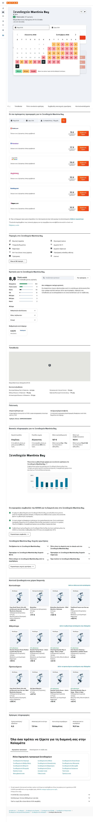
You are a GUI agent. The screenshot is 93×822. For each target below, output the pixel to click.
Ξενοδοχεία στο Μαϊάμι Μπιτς (22, 763)
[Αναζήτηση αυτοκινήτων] (3, 16)
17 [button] (17, 57)
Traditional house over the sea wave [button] (80, 608)
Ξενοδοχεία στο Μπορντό (20, 766)
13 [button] (30, 53)
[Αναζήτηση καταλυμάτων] (3, 12)
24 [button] (17, 62)
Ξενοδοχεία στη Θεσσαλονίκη (47, 763)
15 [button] (39, 53)
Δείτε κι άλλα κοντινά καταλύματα (79, 585)
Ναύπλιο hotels (17, 771)
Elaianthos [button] (33, 607)
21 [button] (35, 57)
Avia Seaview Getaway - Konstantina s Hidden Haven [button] (79, 650)
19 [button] (26, 57)
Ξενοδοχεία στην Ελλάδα (47, 810)
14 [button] (35, 53)
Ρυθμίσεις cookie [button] (14, 225)
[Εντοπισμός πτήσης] (3, 25)
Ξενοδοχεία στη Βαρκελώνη (46, 766)
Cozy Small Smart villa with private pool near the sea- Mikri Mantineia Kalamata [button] (19, 609)
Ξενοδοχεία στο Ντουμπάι (21, 768)
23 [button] (43, 57)
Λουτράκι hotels (42, 771)
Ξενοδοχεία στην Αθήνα (45, 761)
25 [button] (22, 62)
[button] (3, 3)
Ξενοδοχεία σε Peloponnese (63, 810)
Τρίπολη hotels (66, 773)
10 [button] (17, 53)
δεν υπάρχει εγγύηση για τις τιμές (48, 789)
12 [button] (26, 53)
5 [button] (26, 49)
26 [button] (26, 62)
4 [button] (21, 49)
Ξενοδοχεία (21, 810)
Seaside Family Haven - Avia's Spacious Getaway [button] (39, 650)
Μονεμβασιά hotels (18, 773)
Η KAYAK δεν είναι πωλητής (20, 795)
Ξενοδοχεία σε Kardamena (70, 768)
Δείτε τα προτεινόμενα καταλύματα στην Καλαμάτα (74, 666)
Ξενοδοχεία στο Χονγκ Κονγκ (71, 761)
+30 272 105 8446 (18, 22)
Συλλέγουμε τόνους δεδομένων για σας (24, 798)
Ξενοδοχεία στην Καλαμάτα (39, 812)
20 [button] (30, 57)
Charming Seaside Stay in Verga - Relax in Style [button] (58, 650)
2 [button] (43, 44)
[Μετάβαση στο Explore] (3, 21)
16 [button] (43, 53)
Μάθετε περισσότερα (77, 219)
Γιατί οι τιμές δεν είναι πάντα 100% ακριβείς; (26, 801)
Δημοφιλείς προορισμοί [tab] (19, 749)
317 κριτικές (29, 17)
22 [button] (39, 57)
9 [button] (43, 49)
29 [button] (39, 62)
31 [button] (17, 66)
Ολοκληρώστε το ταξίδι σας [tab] (38, 749)
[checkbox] (18, 332)
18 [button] (21, 57)
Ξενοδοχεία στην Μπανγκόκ (70, 763)
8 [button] (39, 49)
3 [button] (17, 49)
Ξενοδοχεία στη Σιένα (44, 768)
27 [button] (30, 62)
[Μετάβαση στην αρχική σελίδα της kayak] (12, 3)
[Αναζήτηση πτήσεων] (3, 8)
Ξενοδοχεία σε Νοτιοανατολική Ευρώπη (19, 812)
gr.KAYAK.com (12, 810)
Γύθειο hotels (41, 773)
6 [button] (30, 49)
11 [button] (21, 53)
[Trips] (3, 30)
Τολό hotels (65, 771)
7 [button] (34, 49)
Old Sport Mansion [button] (35, 688)
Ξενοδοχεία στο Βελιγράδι (70, 766)
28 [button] (35, 62)
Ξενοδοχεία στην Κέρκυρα (21, 761)
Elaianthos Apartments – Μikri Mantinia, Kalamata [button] (59, 608)
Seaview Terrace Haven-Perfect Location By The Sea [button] (19, 650)
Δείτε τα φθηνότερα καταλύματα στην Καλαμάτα (75, 626)
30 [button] (43, 62)
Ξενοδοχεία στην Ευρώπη (32, 810)
